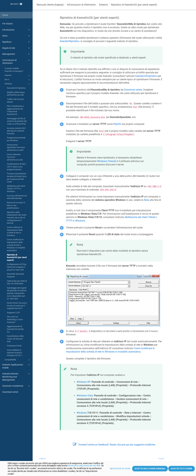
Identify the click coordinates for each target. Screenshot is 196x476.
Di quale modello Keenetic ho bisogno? (14, 69)
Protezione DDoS (14, 346)
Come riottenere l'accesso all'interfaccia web (15, 157)
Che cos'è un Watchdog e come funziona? (15, 319)
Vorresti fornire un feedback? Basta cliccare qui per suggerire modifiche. (117, 444)
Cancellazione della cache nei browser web (15, 339)
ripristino (146, 76)
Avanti (161, 458)
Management (8, 54)
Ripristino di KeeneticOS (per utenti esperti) (17, 257)
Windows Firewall (106, 161)
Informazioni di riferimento (9, 61)
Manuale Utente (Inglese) (50, 4)
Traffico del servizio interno (15, 100)
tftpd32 (117, 124)
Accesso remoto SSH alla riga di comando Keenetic (16, 131)
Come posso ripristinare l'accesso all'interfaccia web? (16, 147)
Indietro (42, 458)
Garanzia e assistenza (12, 386)
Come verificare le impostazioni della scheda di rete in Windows (15, 231)
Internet (8, 75)
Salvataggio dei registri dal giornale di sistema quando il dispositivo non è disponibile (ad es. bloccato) (16, 293)
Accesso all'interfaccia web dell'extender (17, 197)
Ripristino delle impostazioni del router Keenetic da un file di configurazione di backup (16, 217)
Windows (82, 412)
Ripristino (69, 41)
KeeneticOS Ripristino (16, 88)
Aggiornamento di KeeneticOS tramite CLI (15, 329)
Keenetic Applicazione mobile (12, 366)
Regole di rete (8, 48)
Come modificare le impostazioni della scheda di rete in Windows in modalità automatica (16, 245)
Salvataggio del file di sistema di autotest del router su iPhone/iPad (17, 121)
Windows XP (83, 381)
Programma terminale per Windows (16, 139)
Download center (10, 392)
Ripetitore (6, 42)
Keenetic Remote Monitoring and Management (10, 376)
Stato (5, 36)
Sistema (8, 84)
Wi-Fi (7, 79)
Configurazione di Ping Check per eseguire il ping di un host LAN (16, 267)
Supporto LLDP (13, 312)
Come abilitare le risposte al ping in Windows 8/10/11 (14, 353)
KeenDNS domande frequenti (15, 275)
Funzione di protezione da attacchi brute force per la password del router (16, 177)
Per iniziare (7, 23)
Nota (146, 199)
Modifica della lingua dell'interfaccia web (16, 93)
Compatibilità (10, 359)
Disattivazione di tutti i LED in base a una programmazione (16, 166)
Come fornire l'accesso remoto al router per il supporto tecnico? (17, 305)
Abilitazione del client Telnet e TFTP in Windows (16, 189)
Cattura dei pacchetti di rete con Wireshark (17, 282)
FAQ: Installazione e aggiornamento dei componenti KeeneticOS (15, 110)
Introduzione (8, 30)
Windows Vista (85, 395)
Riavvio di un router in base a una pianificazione (16, 205)
